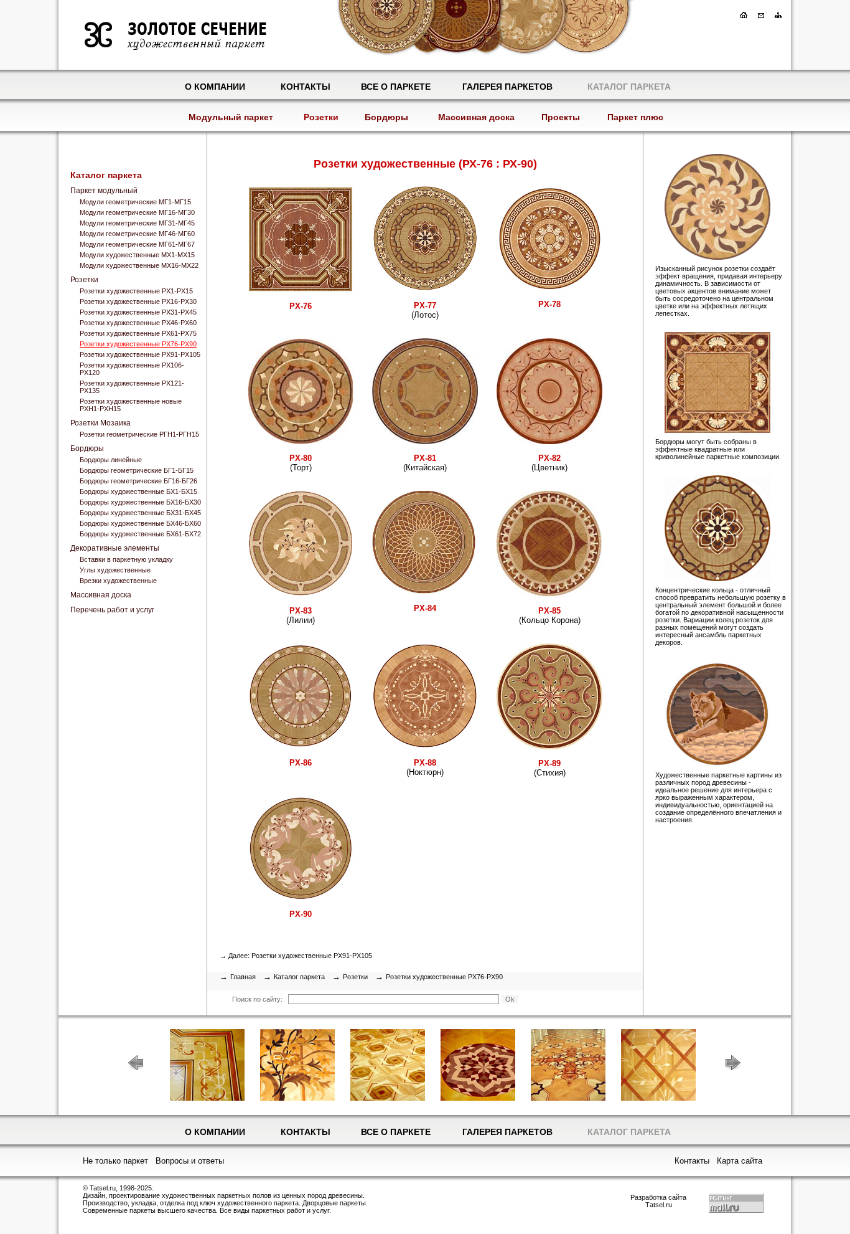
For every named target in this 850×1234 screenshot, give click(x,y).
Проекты (560, 117)
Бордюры (386, 117)
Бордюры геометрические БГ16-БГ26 (138, 481)
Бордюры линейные (111, 459)
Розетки (321, 117)
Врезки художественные (118, 580)
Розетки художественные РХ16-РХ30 (138, 301)
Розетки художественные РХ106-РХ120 (132, 368)
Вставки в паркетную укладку (126, 559)
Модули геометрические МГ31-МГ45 (137, 223)
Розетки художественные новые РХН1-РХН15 (131, 404)
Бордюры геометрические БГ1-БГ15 (137, 470)
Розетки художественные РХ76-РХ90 (138, 344)
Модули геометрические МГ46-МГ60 (137, 233)
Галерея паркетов (507, 87)
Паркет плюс (635, 117)
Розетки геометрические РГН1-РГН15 (139, 434)
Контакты (305, 87)
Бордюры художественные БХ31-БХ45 (140, 512)
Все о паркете (396, 87)
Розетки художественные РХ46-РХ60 (138, 322)
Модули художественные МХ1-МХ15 (137, 255)
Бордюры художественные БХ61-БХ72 (140, 534)
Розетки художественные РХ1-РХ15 (136, 291)
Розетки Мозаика (100, 423)
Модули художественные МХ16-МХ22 (139, 265)
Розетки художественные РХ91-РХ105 (140, 354)
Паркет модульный (104, 190)
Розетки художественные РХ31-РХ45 (138, 312)
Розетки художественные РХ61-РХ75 (138, 333)
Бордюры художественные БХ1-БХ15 (138, 491)
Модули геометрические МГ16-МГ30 (137, 212)
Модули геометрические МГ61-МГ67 (137, 244)
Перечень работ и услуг (112, 609)
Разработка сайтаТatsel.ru (658, 1201)
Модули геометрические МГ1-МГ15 (135, 202)
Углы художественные (115, 570)
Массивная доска (476, 117)
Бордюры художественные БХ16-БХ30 (140, 502)
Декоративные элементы (114, 548)
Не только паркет (115, 1160)
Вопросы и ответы (190, 1160)
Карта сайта (739, 1160)
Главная (243, 976)
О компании (215, 87)
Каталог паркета (629, 87)
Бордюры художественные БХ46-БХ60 (140, 523)
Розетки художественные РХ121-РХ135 (132, 386)
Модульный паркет (231, 117)
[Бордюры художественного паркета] (706, 430)
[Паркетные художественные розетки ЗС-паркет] (706, 257)
